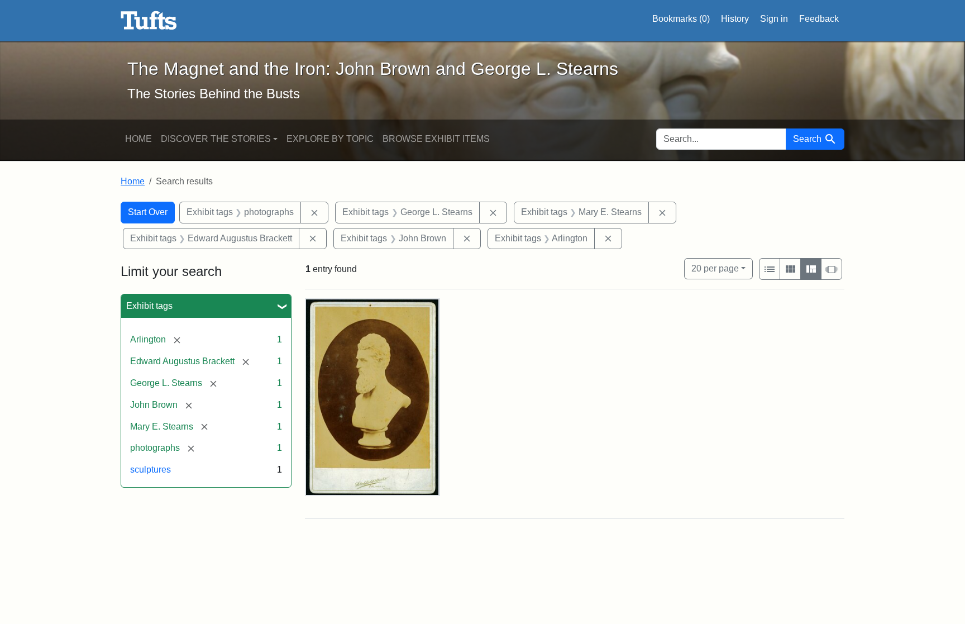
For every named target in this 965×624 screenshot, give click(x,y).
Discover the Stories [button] (216, 139)
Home (138, 139)
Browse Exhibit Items (436, 139)
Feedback (819, 18)
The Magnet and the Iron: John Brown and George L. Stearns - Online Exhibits (149, 20)
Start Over (148, 212)
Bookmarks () (681, 18)
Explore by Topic (330, 139)
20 (715, 268)
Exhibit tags (149, 306)
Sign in (774, 18)
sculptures (150, 469)
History (735, 18)
